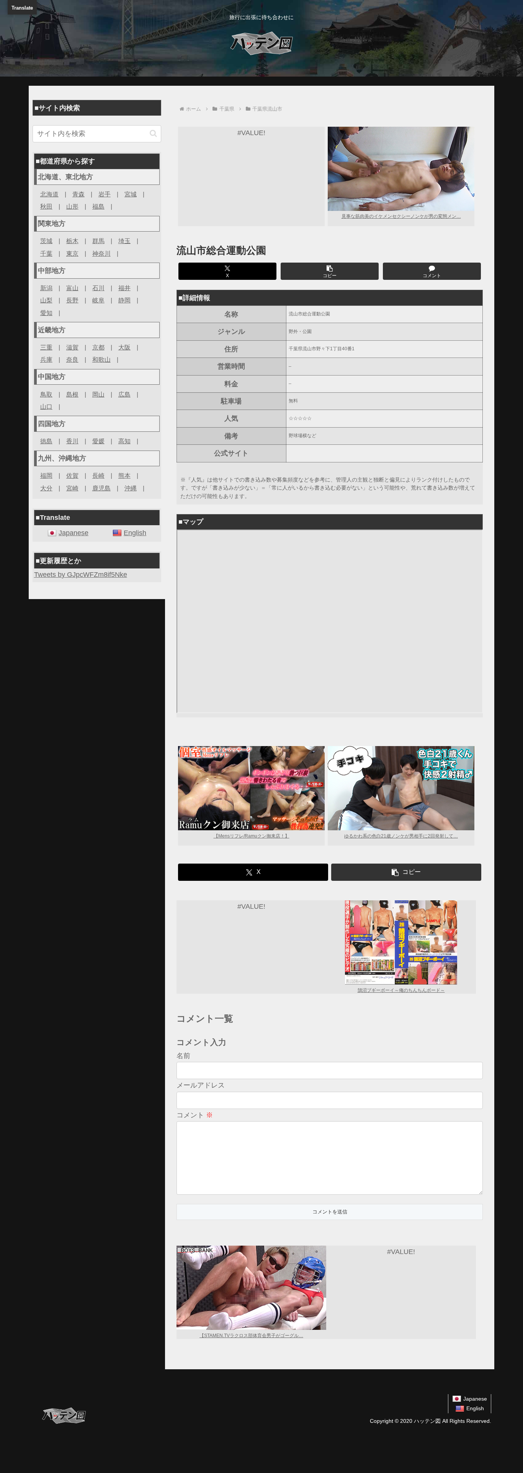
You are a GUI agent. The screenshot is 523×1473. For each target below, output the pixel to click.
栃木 (72, 240)
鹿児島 (101, 488)
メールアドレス (201, 1085)
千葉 (46, 253)
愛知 (46, 312)
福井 (124, 287)
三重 (46, 347)
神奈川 (101, 253)
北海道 (49, 194)
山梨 (46, 300)
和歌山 (101, 359)
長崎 (98, 475)
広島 (124, 394)
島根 (72, 394)
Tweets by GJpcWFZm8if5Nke (80, 574)
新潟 (46, 287)
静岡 (124, 300)
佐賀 (72, 475)
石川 (98, 287)
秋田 (46, 206)
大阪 (124, 347)
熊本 (124, 475)
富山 (72, 287)
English (135, 533)
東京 (72, 253)
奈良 (72, 359)
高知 (124, 441)
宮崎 (72, 488)
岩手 (104, 194)
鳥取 (46, 394)
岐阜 (98, 300)
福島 (98, 206)
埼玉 (124, 240)
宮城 (130, 194)
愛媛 (98, 441)
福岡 (46, 475)
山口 (46, 406)
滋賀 (72, 347)
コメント (195, 1115)
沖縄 (130, 488)
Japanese (73, 533)
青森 (78, 194)
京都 (98, 347)
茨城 (46, 240)
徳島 (46, 441)
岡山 (98, 394)
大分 (46, 488)
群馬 (98, 240)
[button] (330, 271)
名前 (183, 1056)
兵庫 (46, 359)
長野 (72, 300)
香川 (72, 441)
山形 (72, 206)
